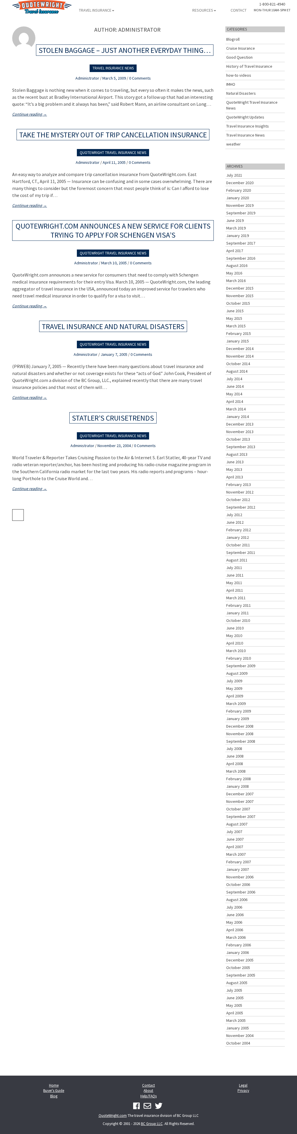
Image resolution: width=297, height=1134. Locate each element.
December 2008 (239, 726)
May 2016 (234, 273)
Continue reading (29, 114)
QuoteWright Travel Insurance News (113, 152)
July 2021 (234, 175)
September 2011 (240, 552)
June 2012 (235, 522)
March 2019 (236, 228)
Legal (243, 1085)
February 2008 (238, 778)
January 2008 (237, 786)
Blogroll (233, 39)
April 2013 (234, 477)
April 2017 (234, 250)
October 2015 (238, 303)
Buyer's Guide (53, 1090)
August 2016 (236, 265)
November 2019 (239, 205)
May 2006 (234, 922)
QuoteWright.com (113, 1115)
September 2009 (240, 665)
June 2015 (235, 310)
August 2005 (236, 982)
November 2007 (239, 801)
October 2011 (238, 545)
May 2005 (234, 1005)
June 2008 (235, 756)
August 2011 (236, 560)
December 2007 (239, 793)
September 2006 (240, 892)
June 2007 (235, 839)
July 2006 (234, 907)
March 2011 (236, 597)
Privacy (243, 1090)
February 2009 (238, 711)
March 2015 (236, 326)
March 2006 (236, 937)
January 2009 (237, 718)
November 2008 (239, 733)
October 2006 (238, 884)
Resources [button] (202, 10)
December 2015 (239, 288)
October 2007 (238, 809)
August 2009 (236, 673)
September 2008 (240, 741)
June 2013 (235, 461)
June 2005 (235, 997)
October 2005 (238, 967)
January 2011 (237, 613)
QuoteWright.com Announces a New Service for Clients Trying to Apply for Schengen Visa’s (113, 230)
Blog (53, 1096)
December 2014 (239, 348)
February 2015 (238, 333)
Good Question (239, 57)
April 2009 (234, 696)
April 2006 (234, 929)
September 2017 (240, 243)
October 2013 (238, 439)
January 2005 (237, 1028)
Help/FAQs (148, 1096)
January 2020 (237, 197)
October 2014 (238, 363)
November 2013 (239, 431)
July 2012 (234, 514)
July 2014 (234, 378)
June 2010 (235, 628)
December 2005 (239, 960)
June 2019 (235, 220)
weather (233, 144)
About (148, 1090)
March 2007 (236, 854)
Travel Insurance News (113, 68)
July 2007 (234, 831)
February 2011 (238, 605)
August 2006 (236, 899)
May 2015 (234, 318)
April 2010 (234, 643)
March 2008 (236, 771)
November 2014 (239, 356)
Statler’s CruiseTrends (113, 418)
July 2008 (234, 748)
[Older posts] (18, 515)
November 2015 (239, 295)
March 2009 (236, 703)
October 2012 (238, 499)
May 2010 (234, 635)
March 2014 (236, 409)
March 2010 (236, 650)
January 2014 (237, 416)
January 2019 (237, 235)
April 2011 (234, 590)
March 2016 (236, 280)
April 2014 (234, 401)
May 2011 (234, 582)
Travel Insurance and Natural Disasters (113, 326)
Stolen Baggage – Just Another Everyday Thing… (125, 50)
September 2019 (240, 213)
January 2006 (237, 952)
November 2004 (239, 1035)
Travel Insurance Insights (247, 126)
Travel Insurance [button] (95, 10)
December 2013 (239, 424)
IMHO (230, 84)
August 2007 (236, 824)
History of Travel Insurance (249, 66)
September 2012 (240, 507)
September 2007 (240, 816)
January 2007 (237, 869)
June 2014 (235, 386)
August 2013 (236, 454)
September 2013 (240, 446)
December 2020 (239, 182)
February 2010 (238, 658)
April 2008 (234, 763)
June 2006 (235, 914)
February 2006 (238, 945)
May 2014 (234, 393)
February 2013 (238, 484)
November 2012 (239, 492)
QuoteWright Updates (245, 117)
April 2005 (234, 1012)
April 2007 (234, 846)
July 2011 (234, 567)
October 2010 (238, 620)
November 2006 (239, 877)
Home (54, 1085)
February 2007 (238, 861)
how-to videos (238, 75)
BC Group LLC (152, 1123)
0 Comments (140, 78)
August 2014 (236, 371)
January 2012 (237, 537)
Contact (239, 10)
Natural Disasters (241, 93)
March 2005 (236, 1020)
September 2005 (240, 975)
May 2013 (234, 469)
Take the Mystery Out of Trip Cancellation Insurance (113, 134)
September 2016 (240, 258)
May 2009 (234, 688)
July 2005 (234, 990)
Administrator (87, 78)
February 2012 (238, 529)
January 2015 (237, 341)
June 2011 (235, 575)
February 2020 (238, 190)
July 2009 (234, 680)
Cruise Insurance (240, 48)
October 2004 (238, 1043)
